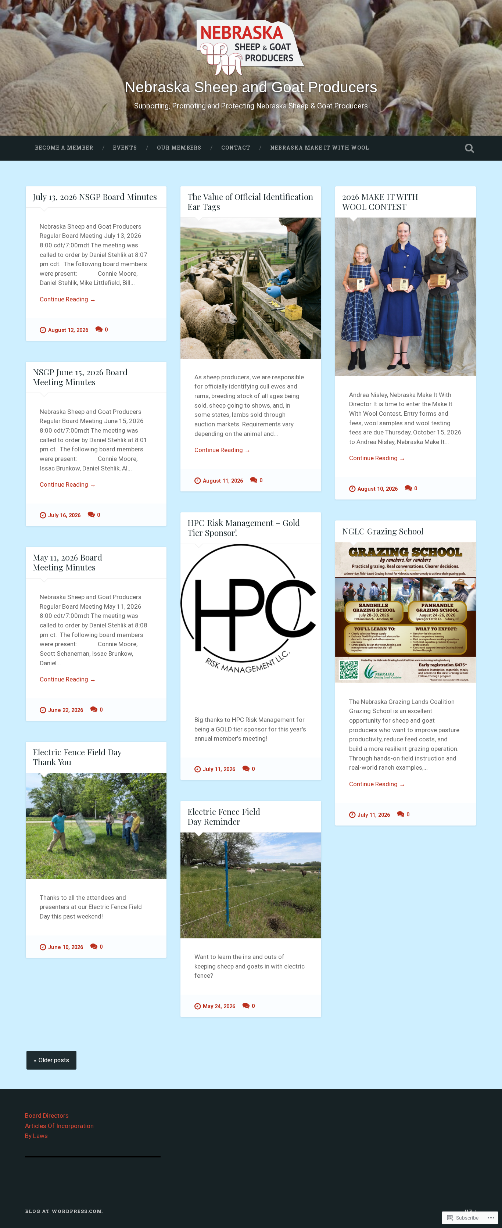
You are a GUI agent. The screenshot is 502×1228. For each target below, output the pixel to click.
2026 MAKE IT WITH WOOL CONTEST (380, 201)
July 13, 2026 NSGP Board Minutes (95, 196)
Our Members (179, 147)
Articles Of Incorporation (59, 1125)
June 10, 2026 (65, 947)
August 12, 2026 (68, 330)
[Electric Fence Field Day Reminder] (250, 885)
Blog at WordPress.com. (64, 1211)
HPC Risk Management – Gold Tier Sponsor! (243, 527)
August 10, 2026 (378, 489)
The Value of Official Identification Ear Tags (250, 201)
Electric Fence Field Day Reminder (223, 816)
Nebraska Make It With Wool (319, 147)
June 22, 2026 (65, 710)
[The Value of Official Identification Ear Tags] (250, 288)
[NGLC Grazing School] (405, 612)
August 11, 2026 (223, 481)
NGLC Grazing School (382, 531)
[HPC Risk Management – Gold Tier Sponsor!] (250, 622)
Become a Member (64, 147)
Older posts (54, 1060)
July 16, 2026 (64, 515)
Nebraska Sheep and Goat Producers (251, 87)
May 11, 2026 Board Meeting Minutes (67, 562)
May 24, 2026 (219, 1006)
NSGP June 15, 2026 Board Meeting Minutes (80, 376)
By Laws (36, 1135)
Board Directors (47, 1115)
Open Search (469, 148)
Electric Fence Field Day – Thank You (80, 757)
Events (125, 147)
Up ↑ (471, 1211)
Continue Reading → (68, 299)
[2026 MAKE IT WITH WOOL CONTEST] (405, 297)
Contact (235, 147)
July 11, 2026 (219, 769)
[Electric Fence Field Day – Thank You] (96, 826)
